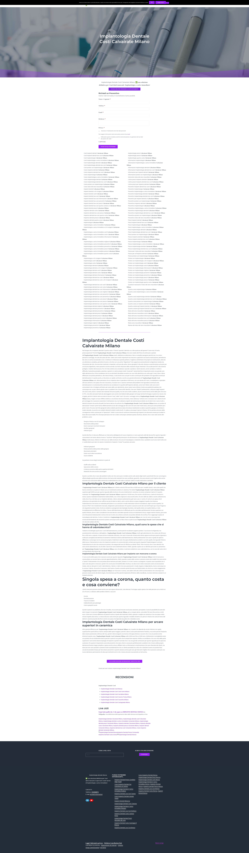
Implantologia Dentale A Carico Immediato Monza (148, 783)
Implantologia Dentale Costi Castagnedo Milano (115, 702)
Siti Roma (103, 848)
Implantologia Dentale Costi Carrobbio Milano (115, 694)
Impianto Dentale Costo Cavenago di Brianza (126, 824)
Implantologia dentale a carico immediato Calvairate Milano (121, 721)
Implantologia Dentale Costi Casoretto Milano (114, 700)
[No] (167, 3)
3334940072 (95, 792)
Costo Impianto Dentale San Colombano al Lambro (123, 785)
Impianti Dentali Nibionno (122, 801)
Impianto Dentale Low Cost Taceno (125, 794)
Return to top (159, 843)
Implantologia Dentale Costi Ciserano (126, 804)
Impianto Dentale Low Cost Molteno (125, 811)
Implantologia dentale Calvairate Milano (111, 719)
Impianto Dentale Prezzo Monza (153, 786)
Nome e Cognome (105, 99)
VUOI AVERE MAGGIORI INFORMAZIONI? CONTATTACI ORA (124, 661)
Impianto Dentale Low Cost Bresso (125, 828)
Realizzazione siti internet (109, 845)
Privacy (101, 128)
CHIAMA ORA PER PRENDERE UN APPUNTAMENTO (124, 89)
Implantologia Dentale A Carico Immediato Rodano (124, 790)
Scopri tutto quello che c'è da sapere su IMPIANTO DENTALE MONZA (121, 712)
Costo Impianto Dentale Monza (148, 775)
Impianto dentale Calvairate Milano (129, 723)
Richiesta (102, 119)
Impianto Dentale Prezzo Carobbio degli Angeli (125, 781)
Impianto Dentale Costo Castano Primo (124, 815)
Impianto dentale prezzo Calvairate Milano (126, 726)
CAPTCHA (102, 142)
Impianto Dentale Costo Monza (148, 791)
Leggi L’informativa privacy (94, 843)
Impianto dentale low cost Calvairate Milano (123, 728)
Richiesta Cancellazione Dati (113, 843)
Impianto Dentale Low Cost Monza (149, 789)
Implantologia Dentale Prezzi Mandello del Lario (123, 819)
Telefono (102, 106)
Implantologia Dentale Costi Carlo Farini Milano (115, 691)
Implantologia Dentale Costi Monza (111, 689)
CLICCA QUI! (144, 754)
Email (101, 112)
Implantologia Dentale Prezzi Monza (149, 777)
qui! (129, 134)
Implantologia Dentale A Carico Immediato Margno (124, 807)
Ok (152, 2)
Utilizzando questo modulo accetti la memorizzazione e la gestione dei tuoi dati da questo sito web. (122, 138)
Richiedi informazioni (96, 794)
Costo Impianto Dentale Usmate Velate (124, 797)
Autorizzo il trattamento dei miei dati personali (113, 131)
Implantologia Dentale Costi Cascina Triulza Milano (116, 697)
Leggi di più (160, 2)
